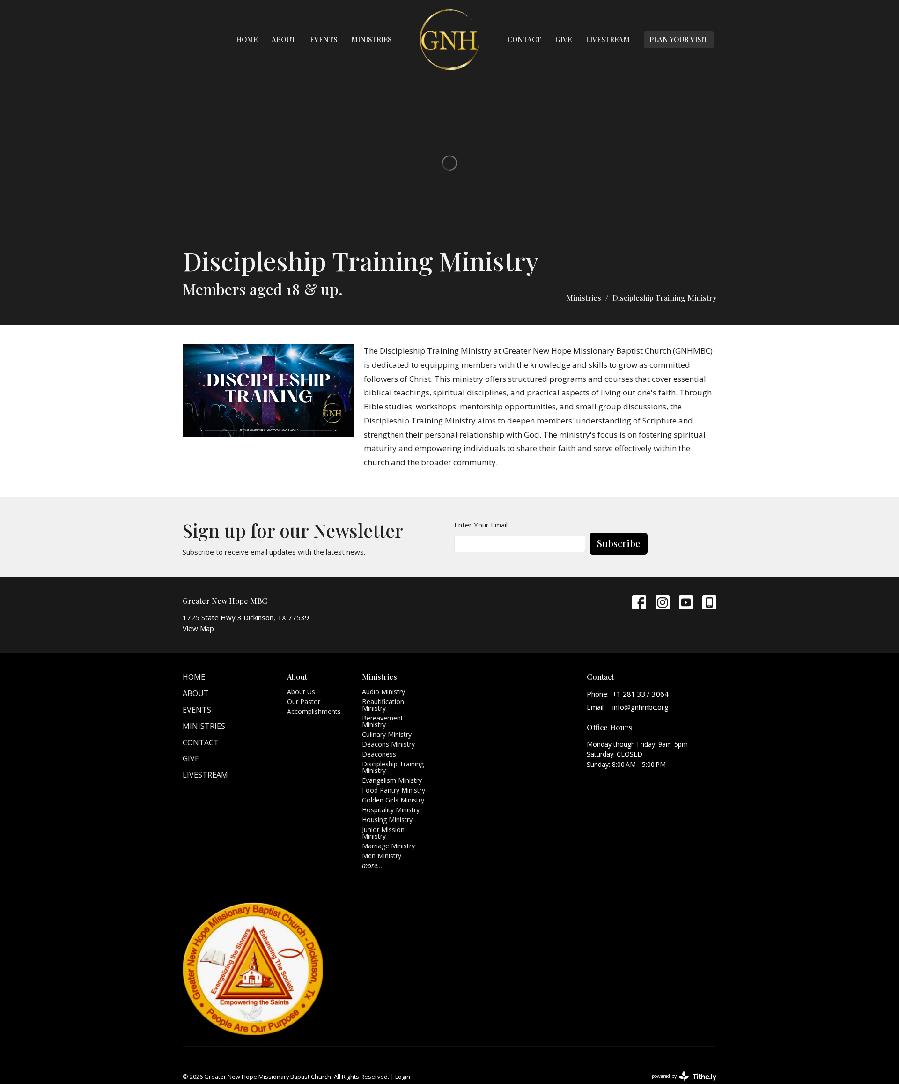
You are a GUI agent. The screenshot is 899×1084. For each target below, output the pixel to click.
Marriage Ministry (388, 845)
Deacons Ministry (388, 744)
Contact (524, 39)
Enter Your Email (481, 524)
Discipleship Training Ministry (393, 767)
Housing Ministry (387, 819)
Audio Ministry (383, 691)
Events (323, 39)
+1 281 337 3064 (640, 693)
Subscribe (618, 543)
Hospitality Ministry (391, 809)
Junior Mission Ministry (383, 832)
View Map (198, 628)
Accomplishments (314, 711)
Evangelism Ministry (392, 780)
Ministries (371, 39)
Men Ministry (381, 855)
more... (372, 865)
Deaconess (379, 754)
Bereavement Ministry (382, 721)
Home (247, 39)
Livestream (608, 39)
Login (402, 1076)
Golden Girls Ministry (393, 799)
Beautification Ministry (383, 705)
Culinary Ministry (387, 734)
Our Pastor (303, 701)
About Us (301, 691)
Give (563, 39)
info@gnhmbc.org (640, 707)
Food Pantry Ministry (393, 790)
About (284, 39)
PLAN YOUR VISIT (678, 39)
